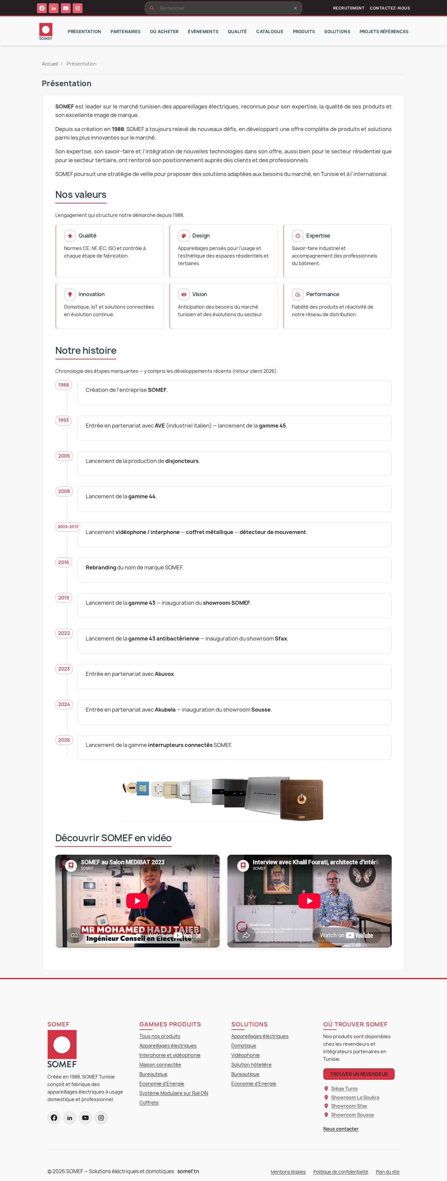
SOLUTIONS (337, 31)
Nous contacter (341, 1129)
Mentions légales (288, 1172)
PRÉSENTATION (84, 31)
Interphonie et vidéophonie (170, 1055)
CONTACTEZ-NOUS (390, 8)
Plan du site (388, 1172)
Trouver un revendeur (359, 1074)
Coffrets (149, 1102)
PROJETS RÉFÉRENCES (384, 31)
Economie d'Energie (161, 1083)
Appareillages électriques (168, 1045)
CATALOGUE (269, 31)
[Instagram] (77, 8)
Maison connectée (160, 1064)
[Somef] (62, 1048)
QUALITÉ (237, 31)
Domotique (243, 1045)
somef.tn (188, 1171)
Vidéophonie (245, 1055)
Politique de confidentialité (340, 1172)
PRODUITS (304, 31)
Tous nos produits (159, 1036)
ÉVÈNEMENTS (203, 31)
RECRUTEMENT (349, 8)
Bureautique (153, 1074)
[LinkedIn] (54, 8)
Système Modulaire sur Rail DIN (173, 1093)
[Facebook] (42, 8)
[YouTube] (66, 8)
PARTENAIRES (125, 31)
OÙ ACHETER (164, 31)
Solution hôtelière (251, 1064)
